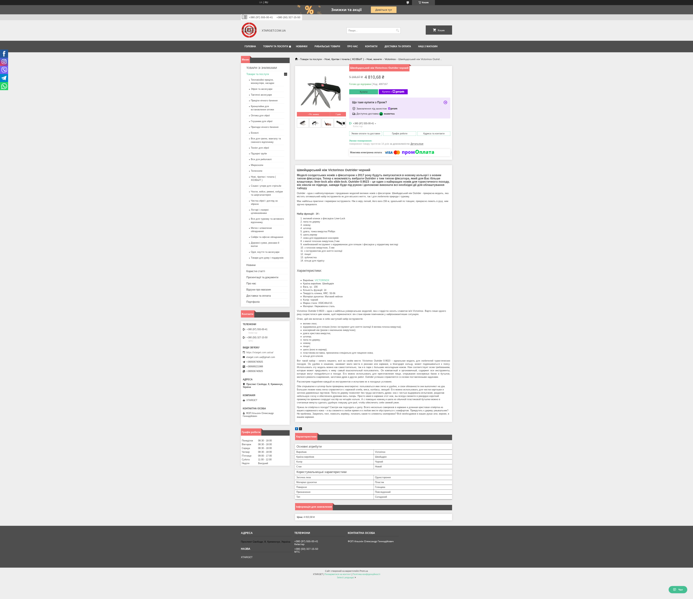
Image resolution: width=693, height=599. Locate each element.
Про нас (352, 46)
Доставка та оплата (398, 46)
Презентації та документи (262, 277)
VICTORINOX (322, 280)
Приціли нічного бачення (264, 100)
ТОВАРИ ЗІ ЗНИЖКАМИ (261, 67)
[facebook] (296, 429)
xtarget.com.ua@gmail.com (260, 357)
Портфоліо (253, 301)
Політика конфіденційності (366, 574)
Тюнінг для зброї (260, 147)
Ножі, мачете (374, 59)
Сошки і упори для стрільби (266, 185)
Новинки (301, 46)
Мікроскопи (257, 165)
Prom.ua (364, 571)
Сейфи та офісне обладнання (267, 237)
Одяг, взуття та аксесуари (265, 252)
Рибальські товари (327, 46)
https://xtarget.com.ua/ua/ (259, 352)
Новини (251, 265)
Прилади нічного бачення (264, 127)
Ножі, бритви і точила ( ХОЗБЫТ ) (344, 59)
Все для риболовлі (261, 159)
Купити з (387, 91)
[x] (300, 429)
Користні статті (255, 271)
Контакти (371, 46)
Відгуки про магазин (258, 289)
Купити (363, 92)
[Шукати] (397, 30)
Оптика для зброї (260, 115)
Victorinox (390, 59)
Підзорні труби (259, 153)
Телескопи (256, 170)
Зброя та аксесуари (261, 89)
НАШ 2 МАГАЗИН (427, 46)
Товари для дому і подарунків (267, 257)
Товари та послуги (275, 46)
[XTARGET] (249, 30)
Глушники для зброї (262, 121)
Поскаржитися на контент (337, 574)
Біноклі (255, 132)
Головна (250, 46)
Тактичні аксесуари (261, 94)
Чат (680, 589)
